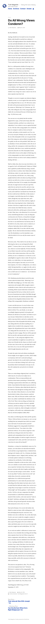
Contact (23, 9)
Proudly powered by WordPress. (22, 619)
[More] (33, 9)
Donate (29, 9)
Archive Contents (13, 593)
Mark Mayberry (12, 27)
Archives (16, 9)
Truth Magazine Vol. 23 (22, 593)
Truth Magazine (13, 5)
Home (10, 9)
